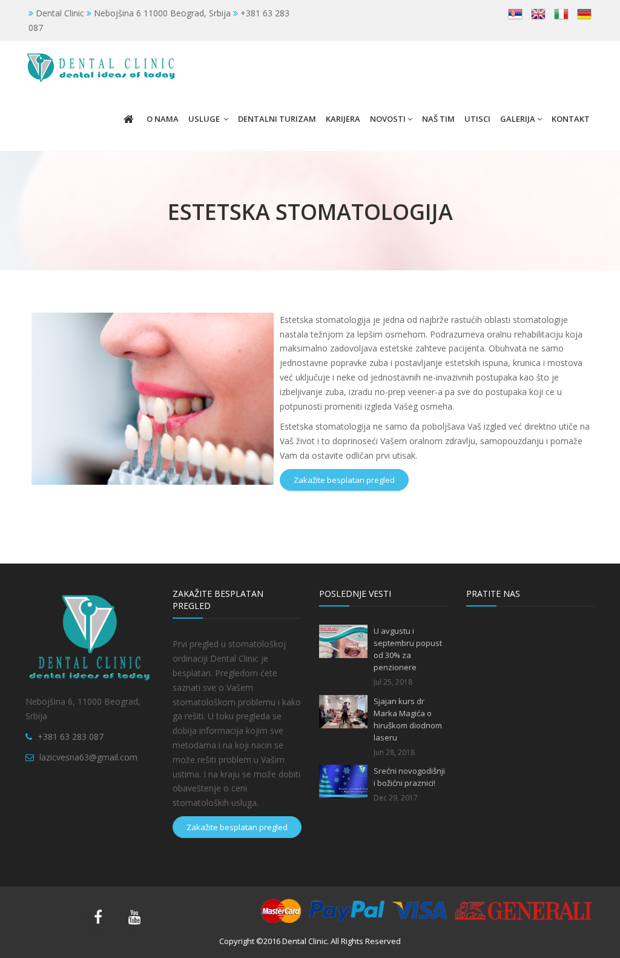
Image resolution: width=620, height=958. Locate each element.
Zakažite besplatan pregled (344, 479)
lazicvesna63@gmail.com (88, 757)
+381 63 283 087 (71, 736)
